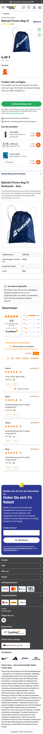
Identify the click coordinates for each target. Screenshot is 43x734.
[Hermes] (22, 602)
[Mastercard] (13, 589)
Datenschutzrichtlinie (9, 550)
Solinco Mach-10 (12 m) (18, 156)
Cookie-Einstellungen (3, 610)
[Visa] (5, 589)
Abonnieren (23, 540)
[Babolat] (37, 21)
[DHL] (13, 602)
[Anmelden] (34, 7)
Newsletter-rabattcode (25, 548)
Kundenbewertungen (11, 324)
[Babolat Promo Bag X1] (5, 71)
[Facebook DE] (3, 620)
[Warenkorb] (40, 7)
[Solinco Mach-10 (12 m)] (5, 155)
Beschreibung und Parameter (13, 174)
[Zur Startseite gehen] (11, 7)
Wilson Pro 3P (15, 146)
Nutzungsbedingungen (10, 548)
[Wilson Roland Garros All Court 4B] (5, 134)
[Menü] (3, 7)
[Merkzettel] (29, 7)
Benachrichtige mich (23, 104)
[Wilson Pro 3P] (5, 145)
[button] (6, 342)
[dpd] (5, 602)
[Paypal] (22, 589)
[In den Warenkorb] (38, 134)
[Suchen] (23, 7)
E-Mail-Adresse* (10, 528)
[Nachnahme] (30, 589)
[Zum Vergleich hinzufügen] (39, 35)
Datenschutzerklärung (15, 113)
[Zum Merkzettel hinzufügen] (39, 29)
